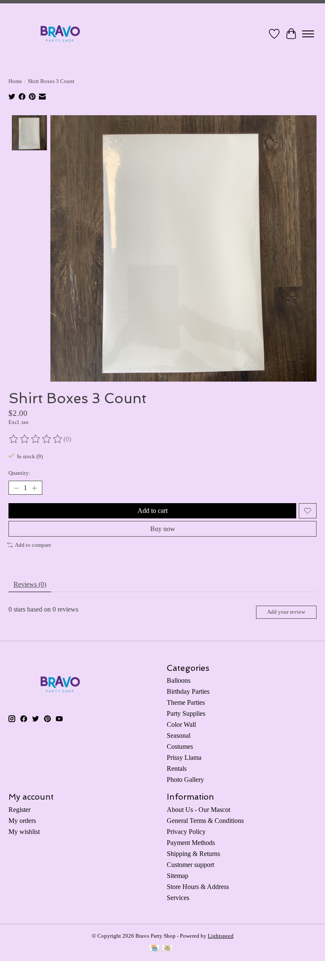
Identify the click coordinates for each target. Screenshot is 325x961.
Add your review (286, 612)
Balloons (178, 680)
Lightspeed (221, 936)
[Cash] (167, 948)
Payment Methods (191, 842)
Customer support (190, 864)
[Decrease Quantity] (16, 487)
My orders (22, 820)
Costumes (180, 746)
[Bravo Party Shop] (60, 33)
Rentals (177, 768)
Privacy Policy (186, 831)
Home (15, 81)
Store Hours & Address (198, 886)
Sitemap (177, 875)
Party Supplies (186, 713)
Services (178, 897)
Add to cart (153, 510)
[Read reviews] (35, 439)
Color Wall (181, 724)
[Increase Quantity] (34, 487)
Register (19, 809)
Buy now (162, 528)
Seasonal (178, 735)
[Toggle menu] (308, 33)
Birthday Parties (188, 691)
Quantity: (19, 473)
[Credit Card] (154, 948)
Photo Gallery (185, 779)
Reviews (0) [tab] (30, 584)
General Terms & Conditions (205, 820)
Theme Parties (186, 702)
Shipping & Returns (193, 853)
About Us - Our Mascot (198, 809)
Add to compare (33, 545)
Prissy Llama (184, 757)
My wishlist (24, 831)
